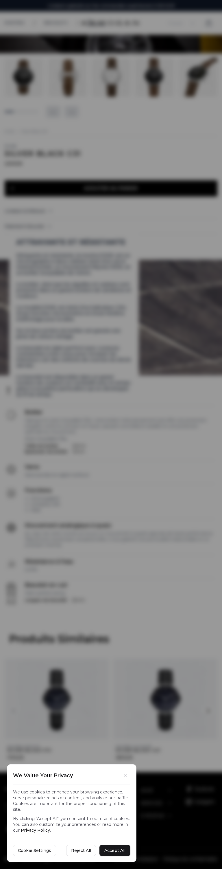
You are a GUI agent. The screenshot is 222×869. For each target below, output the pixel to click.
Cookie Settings (34, 850)
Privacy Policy (35, 830)
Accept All (114, 850)
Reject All (81, 850)
